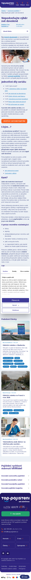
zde (8, 294)
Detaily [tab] (14, 271)
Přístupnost (22, 568)
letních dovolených (10, 37)
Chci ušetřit (17, 514)
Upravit (14, 305)
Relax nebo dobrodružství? (17, 102)
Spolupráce (21, 545)
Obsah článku (7, 31)
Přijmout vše (15, 300)
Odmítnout (15, 310)
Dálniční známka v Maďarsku (14, 345)
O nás (19, 539)
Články (3, 11)
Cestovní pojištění (13, 11)
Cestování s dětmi (10, 173)
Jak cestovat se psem (12, 171)
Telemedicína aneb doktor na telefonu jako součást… (14, 443)
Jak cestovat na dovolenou (17, 93)
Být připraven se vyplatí (16, 104)
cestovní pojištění (14, 76)
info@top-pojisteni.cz (11, 532)
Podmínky (4, 566)
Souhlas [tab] (5, 271)
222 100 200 (8, 529)
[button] (15, 476)
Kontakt (6, 539)
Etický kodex (22, 566)
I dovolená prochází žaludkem (18, 99)
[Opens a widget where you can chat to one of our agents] (24, 577)
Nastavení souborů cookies (9, 568)
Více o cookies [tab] (24, 271)
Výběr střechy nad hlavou (16, 96)
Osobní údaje (13, 566)
